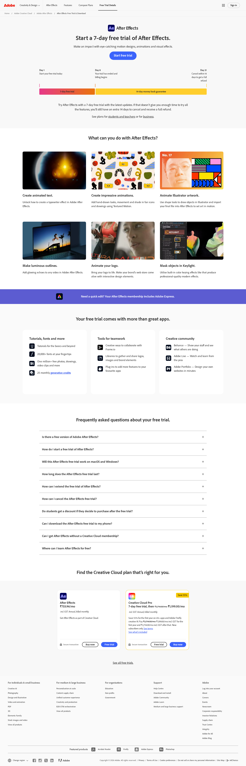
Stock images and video (17, 720)
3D (9, 711)
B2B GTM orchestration (66, 706)
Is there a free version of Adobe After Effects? (70, 437)
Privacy (141, 760)
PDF (9, 706)
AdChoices (234, 760)
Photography (13, 693)
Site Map (220, 760)
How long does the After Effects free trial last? (70, 474)
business (148, 116)
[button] (223, 5)
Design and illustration (17, 697)
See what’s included (138, 632)
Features (68, 5)
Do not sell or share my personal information (196, 760)
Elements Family (15, 715)
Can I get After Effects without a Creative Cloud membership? (80, 536)
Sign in (233, 5)
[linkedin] (52, 760)
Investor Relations (209, 715)
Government (110, 697)
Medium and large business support (168, 706)
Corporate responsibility (212, 711)
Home (7, 13)
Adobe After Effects (44, 13)
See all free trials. (123, 663)
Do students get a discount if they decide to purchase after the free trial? (87, 511)
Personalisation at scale (66, 688)
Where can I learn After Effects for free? (66, 548)
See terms (148, 628)
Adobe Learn (159, 702)
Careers (205, 697)
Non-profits (109, 693)
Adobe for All (207, 734)
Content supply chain (65, 693)
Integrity (205, 729)
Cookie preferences (168, 760)
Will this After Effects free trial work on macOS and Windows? (80, 462)
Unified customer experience (68, 697)
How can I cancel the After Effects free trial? (69, 499)
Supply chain (207, 720)
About (204, 693)
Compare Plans (86, 5)
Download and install (162, 693)
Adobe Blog (207, 738)
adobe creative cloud (23, 13)
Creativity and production (66, 702)
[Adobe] (9, 5)
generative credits (61, 372)
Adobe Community (161, 697)
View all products (15, 725)
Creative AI (12, 688)
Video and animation (16, 702)
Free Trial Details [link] (108, 5)
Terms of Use (152, 760)
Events (205, 702)
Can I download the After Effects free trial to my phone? (77, 523)
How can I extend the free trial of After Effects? (71, 486)
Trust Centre (207, 725)
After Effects (51, 5)
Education (109, 688)
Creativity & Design (28, 5)
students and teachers (121, 116)
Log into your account (211, 688)
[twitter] (46, 760)
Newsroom (206, 706)
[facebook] (34, 760)
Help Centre (158, 688)
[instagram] (40, 760)
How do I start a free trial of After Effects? (68, 449)
